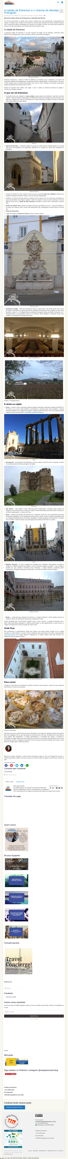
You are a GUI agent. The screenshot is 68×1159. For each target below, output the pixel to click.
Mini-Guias (26, 15)
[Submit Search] (5, 988)
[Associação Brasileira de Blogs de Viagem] (11, 1121)
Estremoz (10, 774)
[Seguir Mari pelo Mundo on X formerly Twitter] (53, 788)
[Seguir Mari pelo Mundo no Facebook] (50, 788)
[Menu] (62, 2)
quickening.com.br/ (8, 1154)
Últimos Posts (20, 781)
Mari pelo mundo (11, 997)
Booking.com (8, 981)
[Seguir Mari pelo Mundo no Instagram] (62, 788)
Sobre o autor (9, 781)
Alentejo (6, 774)
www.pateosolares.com (11, 634)
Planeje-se (31, 15)
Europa (22, 15)
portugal (14, 774)
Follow (6, 1050)
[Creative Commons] (39, 1115)
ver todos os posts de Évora (34, 412)
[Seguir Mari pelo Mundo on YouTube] (56, 788)
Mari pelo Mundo (10, 15)
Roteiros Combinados (38, 15)
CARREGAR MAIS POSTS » (14, 1107)
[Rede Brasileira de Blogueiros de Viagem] (13, 1139)
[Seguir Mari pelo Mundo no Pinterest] (59, 788)
